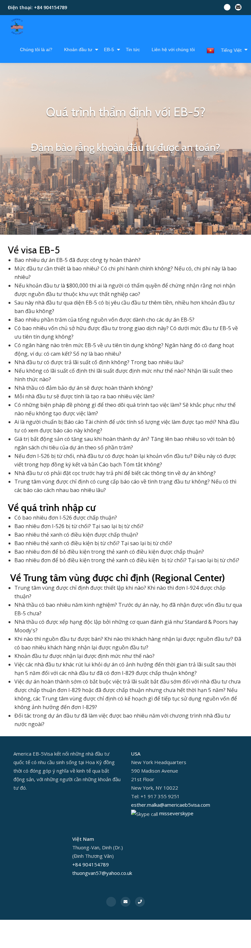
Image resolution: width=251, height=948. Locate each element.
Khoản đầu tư (78, 49)
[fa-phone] (139, 901)
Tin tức (133, 49)
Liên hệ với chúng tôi (173, 49)
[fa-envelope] (238, 8)
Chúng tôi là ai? (36, 49)
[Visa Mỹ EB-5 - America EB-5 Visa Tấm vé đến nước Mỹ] (18, 26)
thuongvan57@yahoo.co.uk (102, 873)
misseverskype (176, 813)
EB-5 (109, 49)
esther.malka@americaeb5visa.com (170, 804)
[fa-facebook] (227, 8)
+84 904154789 (90, 864)
